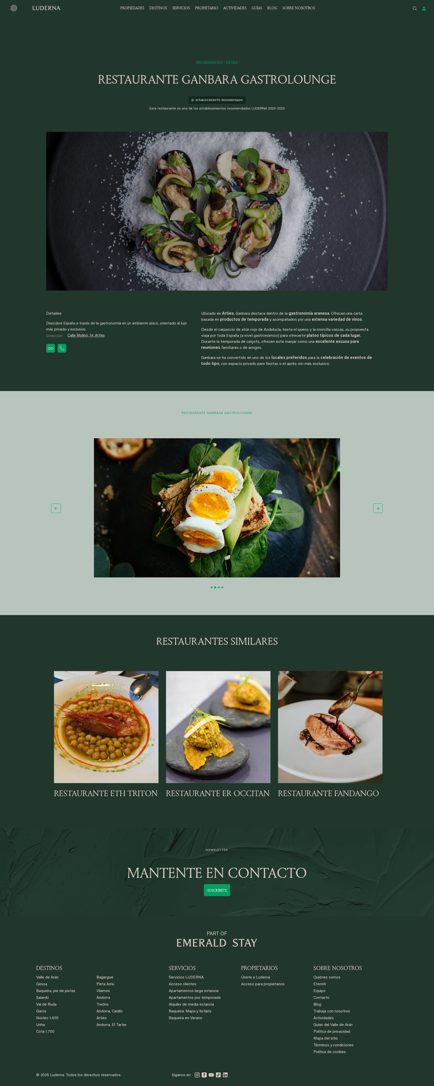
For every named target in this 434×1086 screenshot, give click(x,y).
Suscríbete (217, 890)
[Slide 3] (219, 587)
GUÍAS (257, 8)
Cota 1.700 (45, 1032)
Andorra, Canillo (109, 1011)
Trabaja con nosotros (331, 1011)
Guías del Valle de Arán (333, 1025)
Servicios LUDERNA (186, 978)
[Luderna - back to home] (35, 8)
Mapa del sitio (325, 1039)
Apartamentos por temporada (195, 998)
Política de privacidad (331, 1032)
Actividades (323, 1018)
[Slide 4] (222, 587)
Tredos (102, 1005)
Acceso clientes (182, 984)
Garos (41, 1011)
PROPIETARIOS (259, 968)
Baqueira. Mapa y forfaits (190, 1011)
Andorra (103, 998)
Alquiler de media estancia (191, 1005)
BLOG (272, 8)
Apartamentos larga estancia (194, 991)
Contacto (321, 998)
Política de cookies (329, 1052)
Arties (101, 1018)
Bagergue (104, 978)
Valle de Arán (47, 978)
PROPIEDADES (132, 8)
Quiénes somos (327, 978)
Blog (317, 1005)
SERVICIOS (181, 8)
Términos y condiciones (333, 1045)
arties (232, 62)
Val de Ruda (46, 1005)
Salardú (42, 998)
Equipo (319, 991)
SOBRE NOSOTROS (299, 8)
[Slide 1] (212, 587)
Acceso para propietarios (263, 984)
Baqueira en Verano (185, 1018)
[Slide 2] (215, 587)
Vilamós (103, 991)
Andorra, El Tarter (111, 1025)
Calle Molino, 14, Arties (86, 336)
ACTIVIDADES (234, 8)
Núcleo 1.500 (47, 1018)
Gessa (41, 984)
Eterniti (319, 984)
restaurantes (209, 62)
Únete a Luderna (255, 978)
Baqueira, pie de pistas (55, 991)
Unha (40, 1025)
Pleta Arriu (105, 984)
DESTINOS (158, 8)
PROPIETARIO (206, 8)
